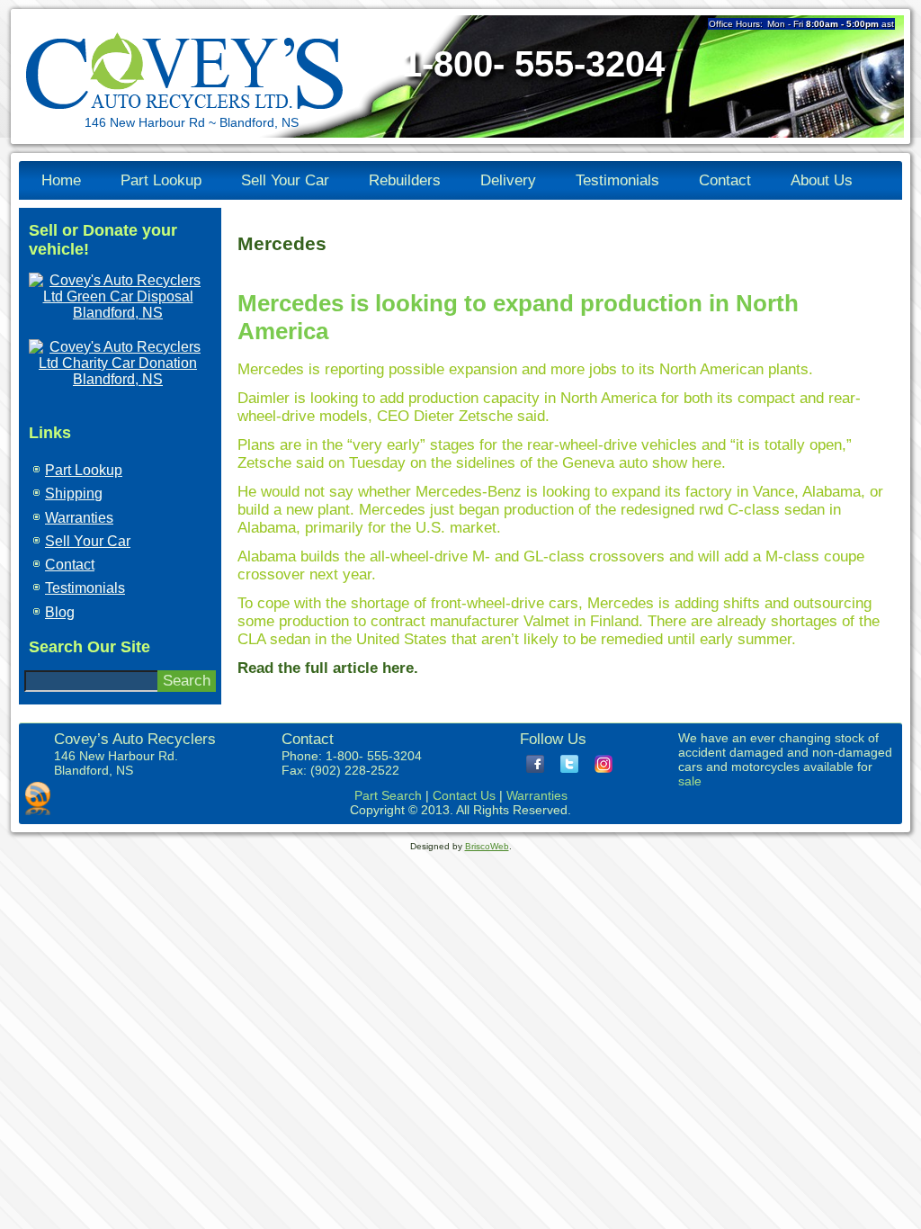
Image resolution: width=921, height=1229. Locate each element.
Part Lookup (161, 180)
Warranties (79, 517)
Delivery (508, 180)
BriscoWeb (487, 846)
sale (690, 781)
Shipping (74, 493)
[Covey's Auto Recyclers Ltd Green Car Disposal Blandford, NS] (118, 312)
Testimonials (617, 180)
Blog (60, 612)
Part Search (388, 795)
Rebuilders (405, 180)
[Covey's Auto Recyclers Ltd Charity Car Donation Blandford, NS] (118, 379)
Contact (725, 180)
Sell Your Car (285, 180)
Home (61, 180)
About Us (822, 180)
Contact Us (464, 795)
